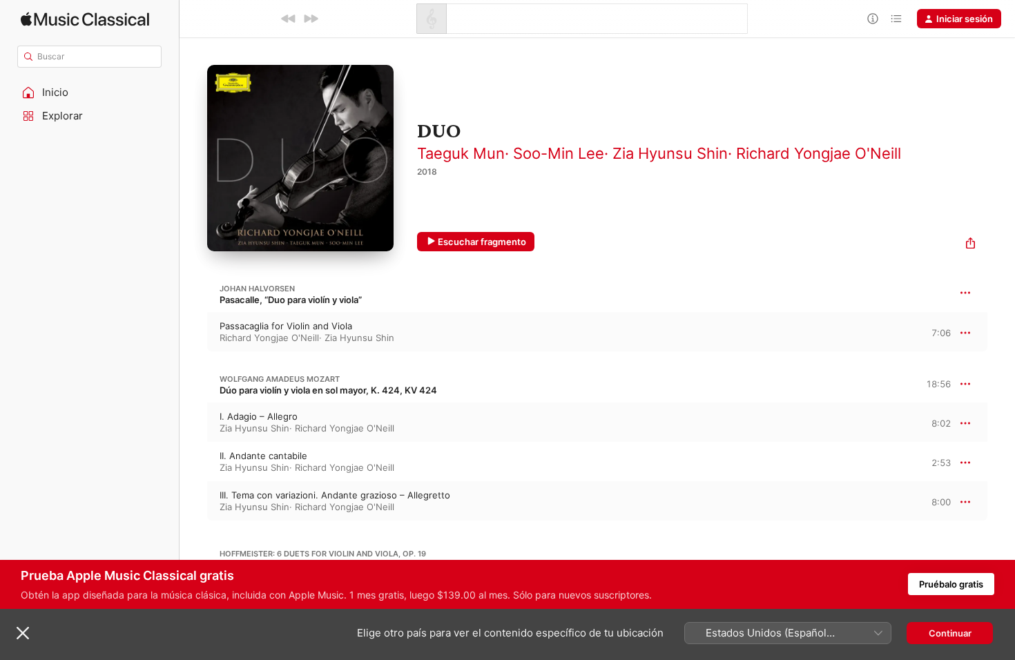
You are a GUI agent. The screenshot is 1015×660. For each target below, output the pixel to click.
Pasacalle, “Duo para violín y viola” (291, 299)
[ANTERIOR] (289, 19)
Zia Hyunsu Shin (670, 153)
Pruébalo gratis (951, 584)
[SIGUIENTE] (311, 19)
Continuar (950, 633)
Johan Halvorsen (257, 288)
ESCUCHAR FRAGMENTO (929, 332)
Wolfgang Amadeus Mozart (280, 379)
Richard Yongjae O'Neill (818, 153)
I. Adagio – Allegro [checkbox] (259, 416)
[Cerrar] (23, 633)
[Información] (873, 18)
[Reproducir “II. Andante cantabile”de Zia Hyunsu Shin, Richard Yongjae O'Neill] (193, 461)
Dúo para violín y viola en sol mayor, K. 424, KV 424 (328, 390)
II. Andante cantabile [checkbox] (263, 455)
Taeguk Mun (461, 153)
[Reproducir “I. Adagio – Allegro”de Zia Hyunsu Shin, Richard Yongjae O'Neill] (193, 422)
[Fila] (896, 18)
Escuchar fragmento (482, 241)
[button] (90, 92)
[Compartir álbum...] (970, 244)
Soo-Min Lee (558, 153)
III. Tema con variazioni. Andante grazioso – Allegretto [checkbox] (335, 495)
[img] (85, 19)
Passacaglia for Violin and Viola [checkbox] (286, 325)
